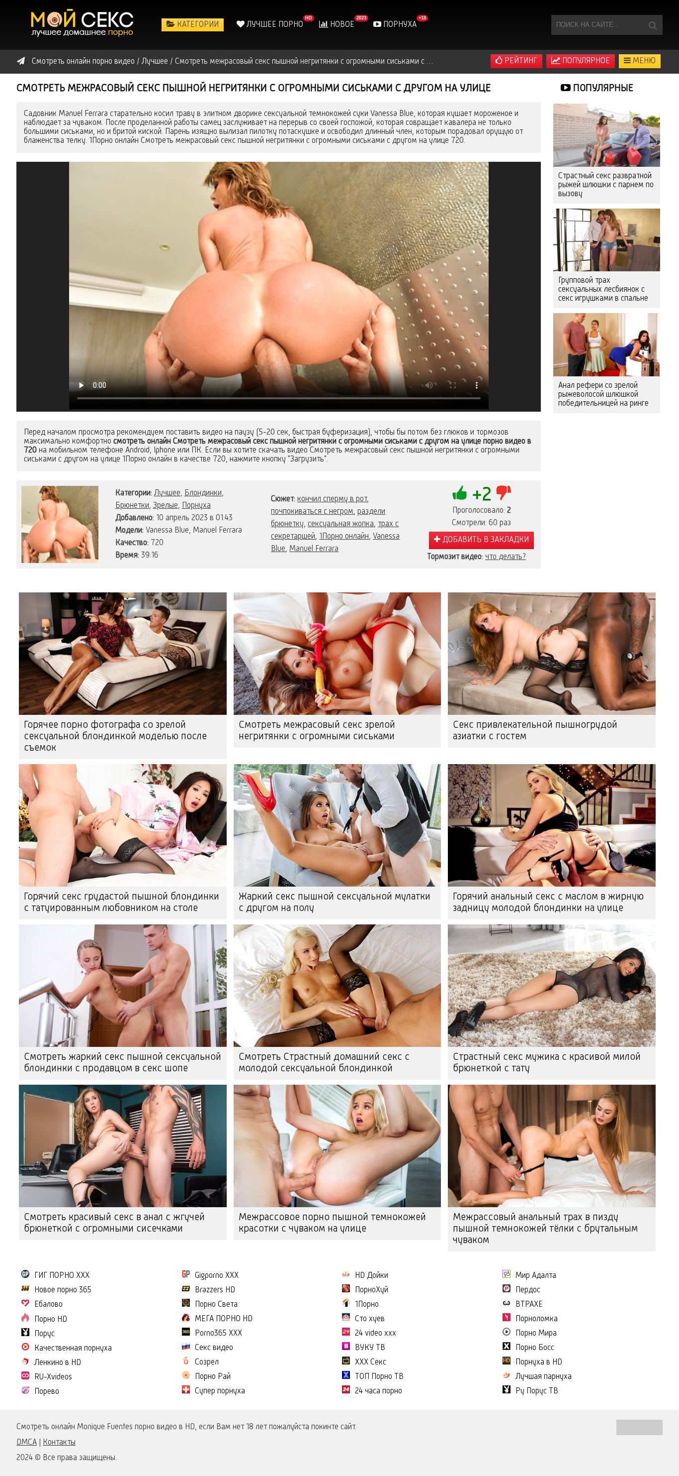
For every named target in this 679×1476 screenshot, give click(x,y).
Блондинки (203, 493)
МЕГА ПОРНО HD (224, 1319)
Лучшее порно (274, 25)
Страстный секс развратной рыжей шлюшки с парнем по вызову (606, 185)
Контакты (59, 1443)
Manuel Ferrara (314, 549)
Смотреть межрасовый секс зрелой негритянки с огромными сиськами (317, 731)
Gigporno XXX (217, 1276)
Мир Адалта (535, 1276)
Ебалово (48, 1305)
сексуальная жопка (341, 524)
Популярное (585, 61)
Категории (197, 25)
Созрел (207, 1362)
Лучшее (167, 493)
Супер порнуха (220, 1391)
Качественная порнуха (73, 1349)
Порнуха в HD (538, 1362)
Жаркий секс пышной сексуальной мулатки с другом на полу (334, 902)
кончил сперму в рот (332, 499)
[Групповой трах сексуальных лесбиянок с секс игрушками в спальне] (606, 240)
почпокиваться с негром (312, 512)
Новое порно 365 (62, 1290)
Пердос (527, 1290)
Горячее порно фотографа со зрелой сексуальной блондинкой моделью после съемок (115, 736)
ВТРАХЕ (529, 1305)
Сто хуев (370, 1319)
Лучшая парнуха (543, 1377)
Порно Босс (534, 1348)
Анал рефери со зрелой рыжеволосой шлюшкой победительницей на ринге (603, 395)
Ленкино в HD (57, 1363)
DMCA (26, 1443)
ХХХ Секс (370, 1362)
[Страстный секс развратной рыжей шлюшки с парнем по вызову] (606, 135)
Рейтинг (520, 61)
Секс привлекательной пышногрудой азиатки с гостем (535, 731)
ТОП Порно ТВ (379, 1377)
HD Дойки (371, 1276)
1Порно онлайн (344, 537)
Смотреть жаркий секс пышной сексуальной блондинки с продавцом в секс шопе (122, 1063)
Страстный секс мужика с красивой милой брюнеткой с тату (547, 1063)
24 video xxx (375, 1334)
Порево (46, 1392)
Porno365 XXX (218, 1334)
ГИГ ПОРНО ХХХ (61, 1276)
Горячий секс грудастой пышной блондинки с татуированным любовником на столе (121, 902)
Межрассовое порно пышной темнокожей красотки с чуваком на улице (332, 1223)
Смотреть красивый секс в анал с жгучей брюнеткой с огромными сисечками (114, 1223)
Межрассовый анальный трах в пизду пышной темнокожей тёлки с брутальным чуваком (545, 1229)
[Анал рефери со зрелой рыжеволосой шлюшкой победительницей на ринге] (606, 344)
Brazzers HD (215, 1290)
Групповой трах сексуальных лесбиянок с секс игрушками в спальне (603, 290)
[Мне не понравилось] (503, 492)
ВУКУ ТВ (370, 1348)
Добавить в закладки (484, 540)
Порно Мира (536, 1334)
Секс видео (214, 1348)
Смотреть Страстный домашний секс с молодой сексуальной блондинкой (324, 1063)
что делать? (505, 557)
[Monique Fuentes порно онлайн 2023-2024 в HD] (83, 25)
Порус (44, 1334)
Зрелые (165, 506)
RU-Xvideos (53, 1377)
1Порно (367, 1305)
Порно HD (50, 1320)
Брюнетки (132, 506)
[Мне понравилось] (459, 492)
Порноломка (536, 1319)
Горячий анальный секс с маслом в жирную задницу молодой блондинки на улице (548, 902)
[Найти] (653, 25)
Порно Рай (213, 1377)
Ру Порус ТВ (536, 1391)
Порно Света (216, 1305)
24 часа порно (378, 1391)
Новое (341, 25)
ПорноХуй (371, 1290)
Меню (643, 61)
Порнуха (399, 25)
